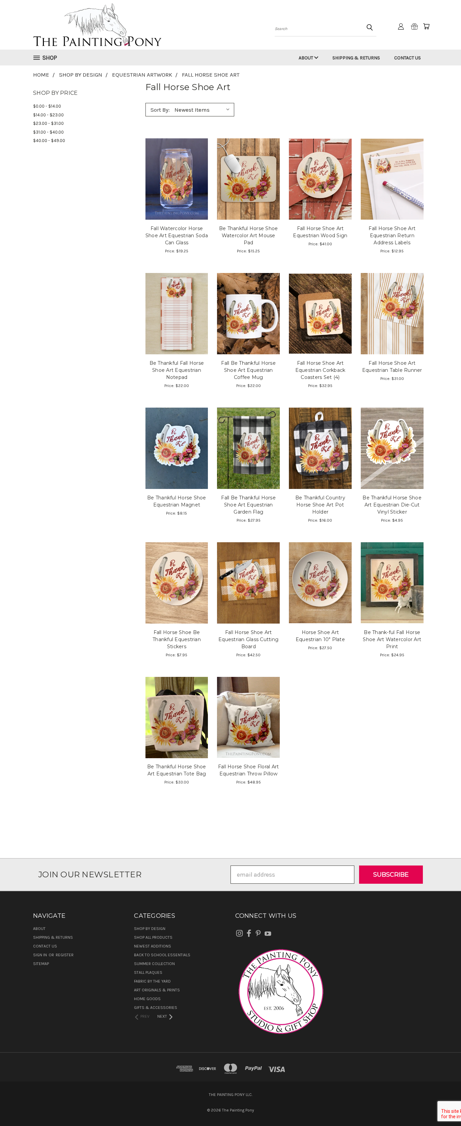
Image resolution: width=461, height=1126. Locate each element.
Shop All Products (153, 937)
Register (65, 955)
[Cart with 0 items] (426, 26)
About (306, 58)
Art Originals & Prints (157, 990)
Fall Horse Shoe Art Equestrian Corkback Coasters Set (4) (320, 370)
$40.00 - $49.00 (49, 140)
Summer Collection (154, 963)
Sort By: (160, 109)
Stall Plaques (148, 972)
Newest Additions (152, 946)
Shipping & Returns (356, 58)
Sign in (40, 955)
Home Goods (147, 998)
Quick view (176, 162)
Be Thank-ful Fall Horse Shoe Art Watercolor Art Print (392, 639)
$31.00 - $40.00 (48, 132)
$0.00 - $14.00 (47, 106)
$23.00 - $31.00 (48, 123)
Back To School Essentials (162, 955)
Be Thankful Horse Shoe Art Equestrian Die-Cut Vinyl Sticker (392, 505)
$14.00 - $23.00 (48, 114)
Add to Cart (249, 193)
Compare (174, 178)
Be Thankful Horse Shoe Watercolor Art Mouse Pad (248, 235)
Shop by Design (149, 928)
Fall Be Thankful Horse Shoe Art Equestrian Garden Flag (248, 505)
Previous (441, 1105)
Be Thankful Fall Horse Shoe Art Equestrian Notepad (177, 370)
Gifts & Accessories (155, 1007)
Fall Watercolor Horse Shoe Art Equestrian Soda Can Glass (176, 235)
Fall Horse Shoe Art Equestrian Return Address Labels (392, 235)
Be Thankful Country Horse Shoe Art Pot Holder (320, 505)
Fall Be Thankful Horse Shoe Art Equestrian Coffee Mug (248, 370)
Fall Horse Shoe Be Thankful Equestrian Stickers (177, 639)
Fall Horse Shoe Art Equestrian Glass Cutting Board (248, 639)
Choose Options (176, 193)
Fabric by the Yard (152, 981)
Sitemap (41, 963)
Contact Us (407, 58)
